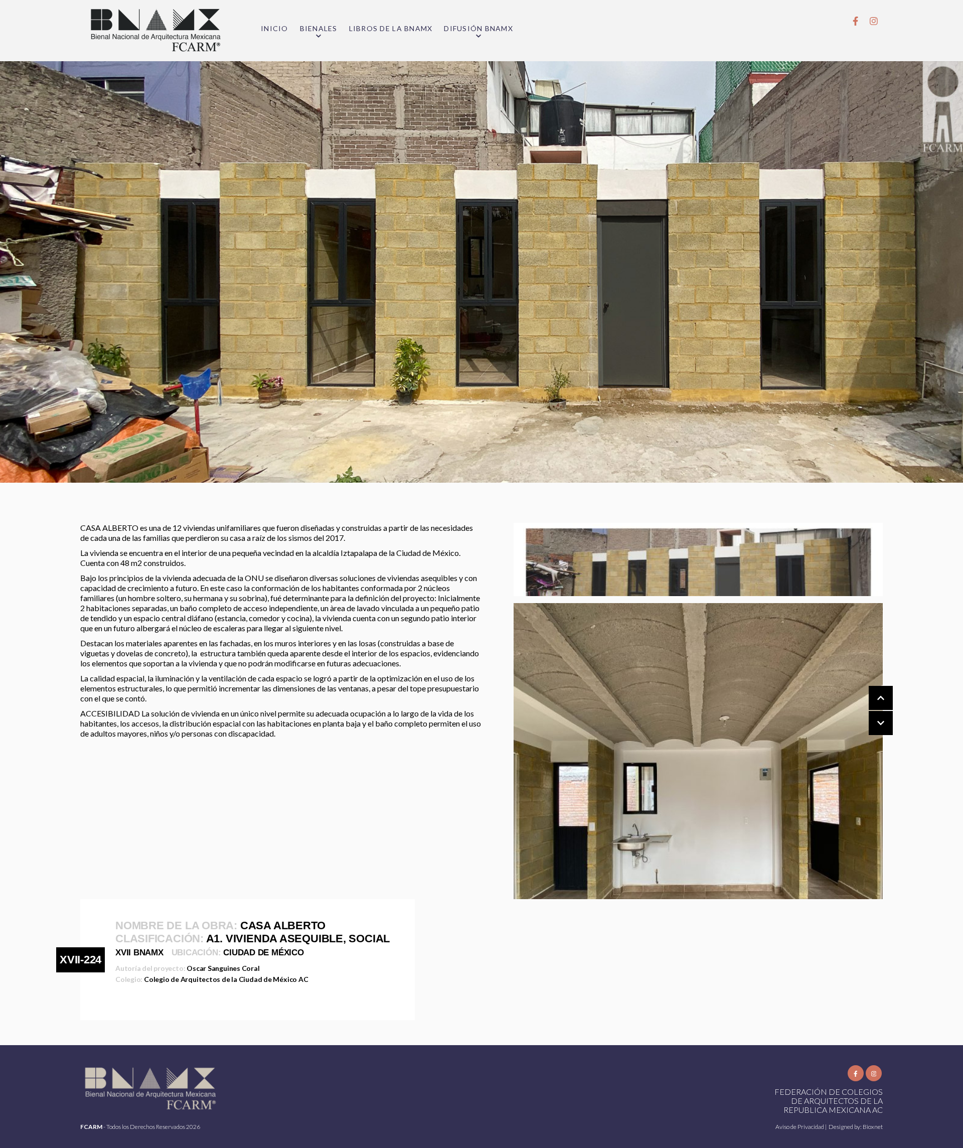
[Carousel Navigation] (871, 711)
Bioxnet (873, 1126)
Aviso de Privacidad (800, 1126)
